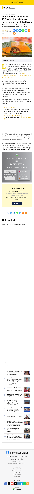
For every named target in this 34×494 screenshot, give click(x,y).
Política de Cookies (17, 471)
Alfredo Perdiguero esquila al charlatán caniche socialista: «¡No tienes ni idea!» (14, 373)
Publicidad (17, 472)
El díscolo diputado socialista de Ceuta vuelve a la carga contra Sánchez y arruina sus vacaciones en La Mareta (14, 437)
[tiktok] (15, 483)
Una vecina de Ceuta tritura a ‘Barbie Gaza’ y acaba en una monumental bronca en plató (14, 389)
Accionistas (17, 476)
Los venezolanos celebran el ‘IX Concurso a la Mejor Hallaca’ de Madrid (16, 75)
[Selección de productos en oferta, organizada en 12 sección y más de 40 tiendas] (17, 155)
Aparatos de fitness (10, 174)
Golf (13, 176)
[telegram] (21, 483)
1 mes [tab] (16, 367)
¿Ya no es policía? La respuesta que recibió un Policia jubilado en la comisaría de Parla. (13, 402)
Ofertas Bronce (24, 178)
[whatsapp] (24, 483)
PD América (5, 30)
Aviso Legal (17, 467)
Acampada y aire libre (10, 171)
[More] (14, 33)
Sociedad (9, 8)
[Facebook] (14, 30)
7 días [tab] (10, 367)
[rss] (27, 483)
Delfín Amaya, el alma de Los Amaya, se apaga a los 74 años (14, 415)
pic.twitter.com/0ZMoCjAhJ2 (13, 115)
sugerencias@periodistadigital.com (17, 463)
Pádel (6, 179)
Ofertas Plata (23, 176)
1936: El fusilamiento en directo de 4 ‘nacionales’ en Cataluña (14, 430)
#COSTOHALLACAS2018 (11, 107)
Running (12, 179)
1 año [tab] (22, 367)
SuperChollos (23, 171)
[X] (9, 483)
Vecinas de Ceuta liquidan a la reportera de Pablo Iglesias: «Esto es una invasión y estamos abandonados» (14, 410)
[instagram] (18, 483)
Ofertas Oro (23, 174)
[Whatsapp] (23, 30)
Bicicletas (7, 176)
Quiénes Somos (17, 474)
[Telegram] (26, 30)
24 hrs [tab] (4, 367)
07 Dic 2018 (5, 31)
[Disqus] (17, 283)
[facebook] (5, 483)
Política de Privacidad (17, 469)
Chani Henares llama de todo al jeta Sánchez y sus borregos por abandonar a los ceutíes (14, 395)
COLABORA (17, 203)
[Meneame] (29, 30)
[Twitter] (17, 30)
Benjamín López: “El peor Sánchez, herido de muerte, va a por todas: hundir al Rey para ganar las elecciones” (15, 423)
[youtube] (12, 483)
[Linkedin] (20, 30)
